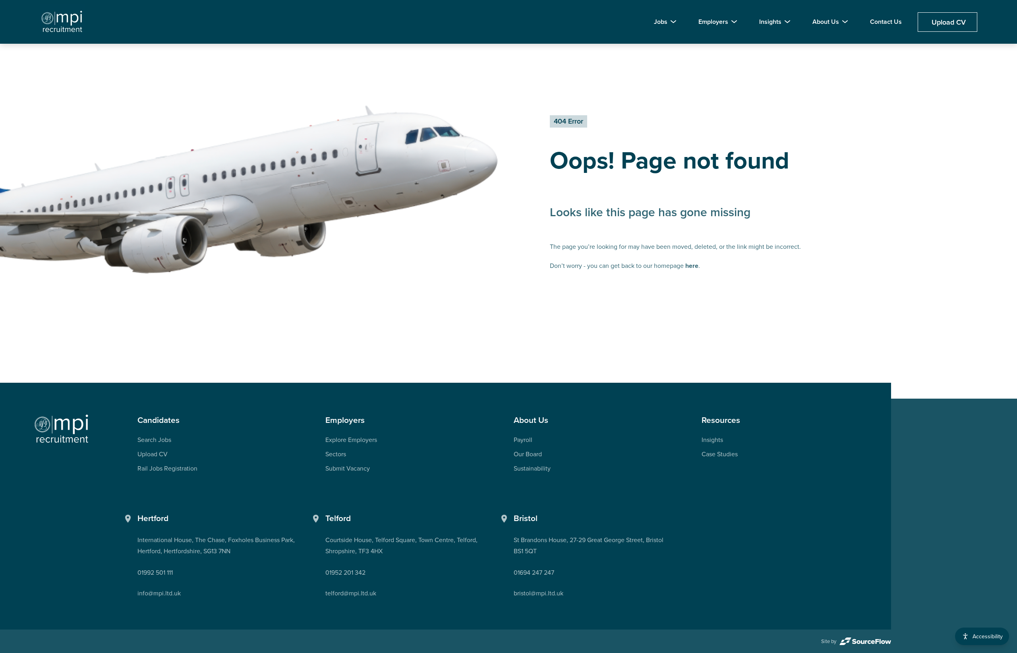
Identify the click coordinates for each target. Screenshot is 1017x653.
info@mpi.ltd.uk (159, 593)
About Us (825, 21)
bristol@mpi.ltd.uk (538, 593)
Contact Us (886, 21)
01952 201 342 (345, 572)
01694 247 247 (534, 572)
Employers (713, 21)
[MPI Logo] (61, 429)
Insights (770, 21)
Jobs (660, 21)
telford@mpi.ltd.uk (350, 593)
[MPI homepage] (62, 22)
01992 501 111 (155, 572)
